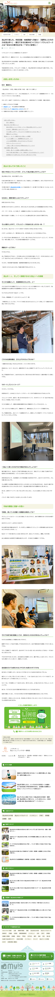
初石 (44, 936)
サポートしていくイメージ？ (13, 143)
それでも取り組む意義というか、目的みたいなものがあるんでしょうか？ (25, 152)
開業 (27, 931)
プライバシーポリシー (12, 980)
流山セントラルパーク (46, 931)
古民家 (15, 933)
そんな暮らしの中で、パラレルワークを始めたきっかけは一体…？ (23, 131)
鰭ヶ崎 (48, 936)
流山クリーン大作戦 (44, 939)
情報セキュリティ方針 (4, 980)
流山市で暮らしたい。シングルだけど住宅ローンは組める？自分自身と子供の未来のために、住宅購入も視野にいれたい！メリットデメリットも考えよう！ (34, 787)
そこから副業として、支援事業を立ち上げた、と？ (19, 138)
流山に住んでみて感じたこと (11, 124)
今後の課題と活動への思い (11, 147)
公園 (15, 931)
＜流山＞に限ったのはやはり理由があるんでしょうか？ (20, 145)
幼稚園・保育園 (5, 936)
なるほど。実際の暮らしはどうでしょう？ (17, 129)
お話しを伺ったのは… (9, 120)
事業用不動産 (21, 931)
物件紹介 (4, 933)
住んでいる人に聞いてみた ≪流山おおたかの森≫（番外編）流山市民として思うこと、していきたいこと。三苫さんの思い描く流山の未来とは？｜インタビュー (34, 799)
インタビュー (32, 933)
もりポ (3, 942)
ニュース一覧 (11, 755)
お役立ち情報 (20, 939)
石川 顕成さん (10, 122)
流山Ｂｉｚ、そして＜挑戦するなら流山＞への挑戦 (17, 136)
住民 (38, 933)
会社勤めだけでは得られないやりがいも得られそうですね (21, 154)
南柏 (39, 936)
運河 (35, 936)
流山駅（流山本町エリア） (8, 939)
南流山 (18, 936)
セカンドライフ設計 (6, 931)
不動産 (10, 933)
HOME (4, 755)
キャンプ (35, 939)
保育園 (48, 933)
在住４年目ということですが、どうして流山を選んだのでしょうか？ (24, 127)
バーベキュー (28, 939)
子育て (42, 933)
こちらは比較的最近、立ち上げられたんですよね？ (19, 141)
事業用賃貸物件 (22, 933)
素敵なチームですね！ (12, 134)
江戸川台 (30, 936)
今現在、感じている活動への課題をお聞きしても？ (19, 150)
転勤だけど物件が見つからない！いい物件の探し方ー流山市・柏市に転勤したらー (34, 774)
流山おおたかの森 (35, 931)
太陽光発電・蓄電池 (12, 942)
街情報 (13, 936)
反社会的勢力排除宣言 (20, 980)
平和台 (23, 936)
